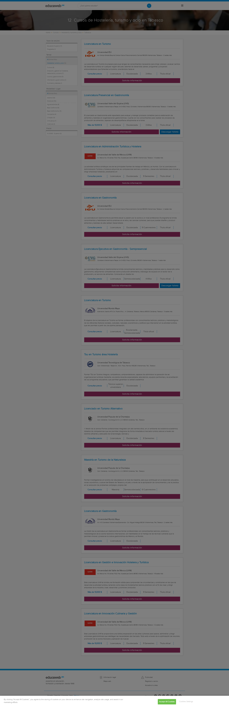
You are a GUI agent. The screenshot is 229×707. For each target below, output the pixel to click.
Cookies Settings (186, 701)
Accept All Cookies (167, 702)
